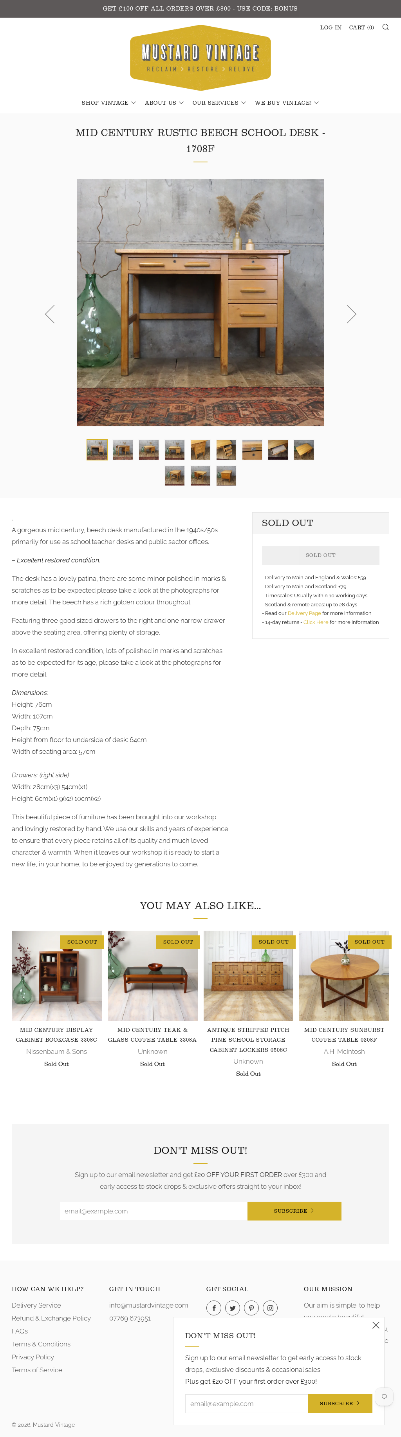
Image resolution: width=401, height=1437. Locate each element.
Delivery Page (304, 613)
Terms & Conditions (41, 1344)
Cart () (361, 28)
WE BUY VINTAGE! (283, 103)
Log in (331, 28)
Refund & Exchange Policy (51, 1318)
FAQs (20, 1331)
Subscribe (290, 1211)
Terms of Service (37, 1370)
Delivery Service (36, 1305)
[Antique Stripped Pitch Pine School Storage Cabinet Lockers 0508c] (249, 976)
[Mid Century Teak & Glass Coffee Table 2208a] (153, 976)
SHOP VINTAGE (105, 103)
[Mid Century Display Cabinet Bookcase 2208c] (57, 976)
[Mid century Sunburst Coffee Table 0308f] (344, 976)
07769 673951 (130, 1318)
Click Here (316, 622)
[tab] (97, 449)
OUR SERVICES (216, 103)
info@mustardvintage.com (148, 1305)
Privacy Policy (33, 1357)
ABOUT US (161, 103)
